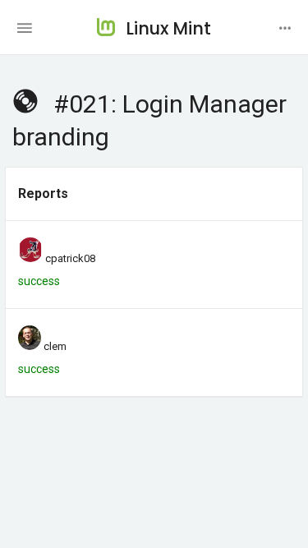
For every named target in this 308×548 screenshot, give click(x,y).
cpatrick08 (70, 258)
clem (55, 346)
